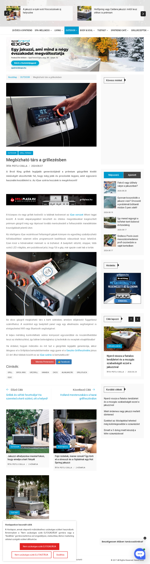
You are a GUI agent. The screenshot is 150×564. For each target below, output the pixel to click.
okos (55, 372)
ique (10, 377)
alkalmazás (67, 372)
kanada (45, 372)
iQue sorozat (76, 214)
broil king (21, 372)
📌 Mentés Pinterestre (43, 362)
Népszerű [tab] (113, 175)
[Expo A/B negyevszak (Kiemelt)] (75, 54)
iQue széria (46, 354)
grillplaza (82, 372)
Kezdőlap (12, 77)
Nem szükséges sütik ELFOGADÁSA (39, 546)
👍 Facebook (64, 362)
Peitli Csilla (19, 166)
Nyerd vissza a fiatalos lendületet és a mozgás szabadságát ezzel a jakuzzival (121, 401)
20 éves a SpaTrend (22, 30)
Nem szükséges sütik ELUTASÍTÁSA (31, 555)
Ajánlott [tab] (132, 175)
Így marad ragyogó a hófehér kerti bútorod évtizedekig (128, 221)
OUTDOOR (25, 77)
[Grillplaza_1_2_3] (51, 199)
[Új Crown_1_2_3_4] (122, 288)
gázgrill (34, 372)
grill (10, 372)
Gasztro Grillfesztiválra (78, 350)
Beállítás (60, 555)
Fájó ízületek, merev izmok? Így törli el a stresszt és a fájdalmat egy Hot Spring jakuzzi (74, 459)
